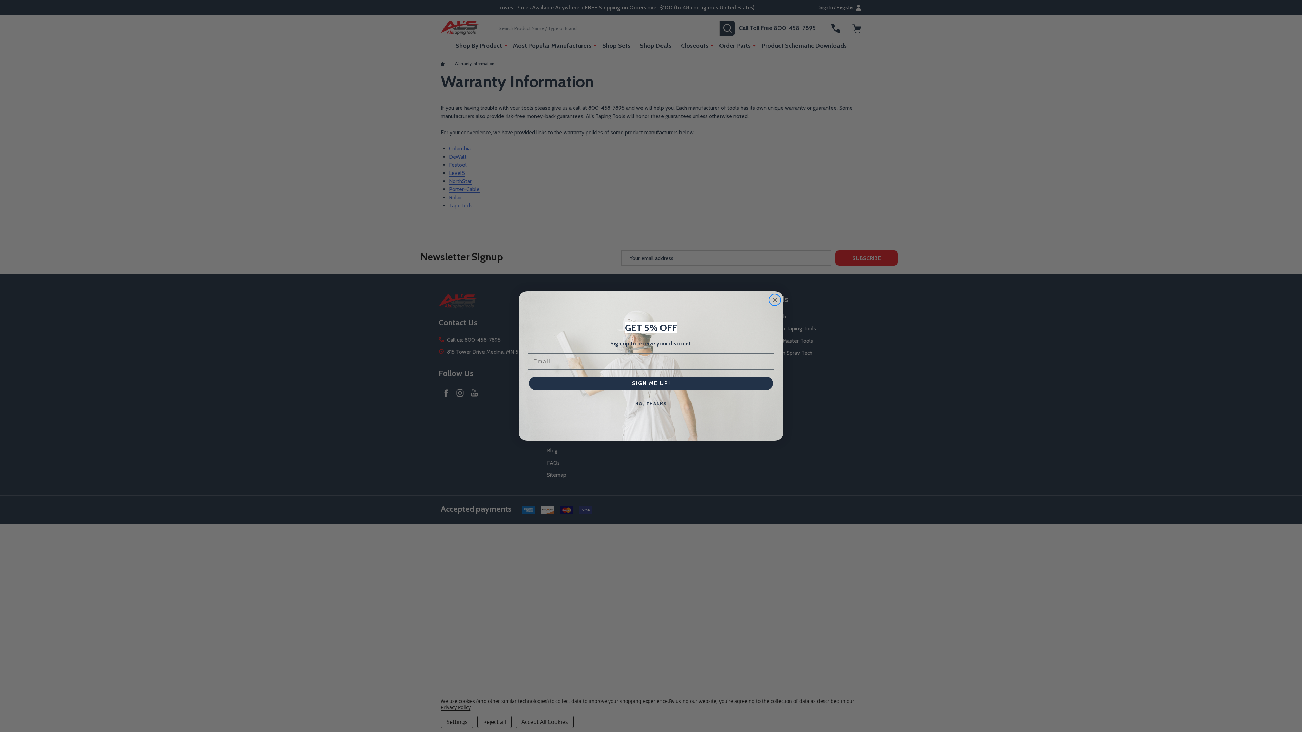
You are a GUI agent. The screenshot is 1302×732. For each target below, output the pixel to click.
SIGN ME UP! (651, 383)
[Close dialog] (775, 300)
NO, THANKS (651, 403)
